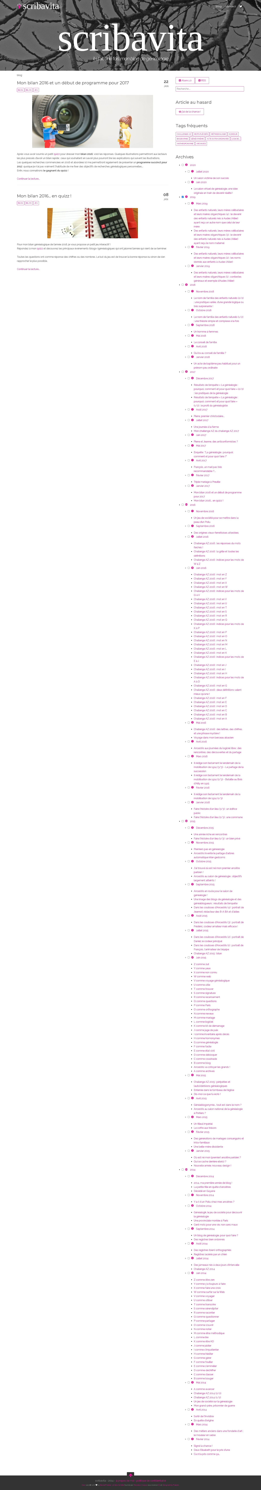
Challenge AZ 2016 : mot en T (210, 607)
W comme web (202, 976)
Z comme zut (201, 964)
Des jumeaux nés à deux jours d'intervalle (216, 1264)
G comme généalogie (206, 1042)
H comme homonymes (207, 1038)
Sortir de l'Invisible (204, 1416)
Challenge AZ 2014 (204, 1269)
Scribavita (41, 5)
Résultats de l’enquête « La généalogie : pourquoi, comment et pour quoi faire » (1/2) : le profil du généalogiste (216, 401)
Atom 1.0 (186, 80)
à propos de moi (125, 1480)
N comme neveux (204, 1013)
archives (201, 143)
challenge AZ (184, 134)
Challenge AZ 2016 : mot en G (210, 685)
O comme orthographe (207, 1009)
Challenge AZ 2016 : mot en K (210, 652)
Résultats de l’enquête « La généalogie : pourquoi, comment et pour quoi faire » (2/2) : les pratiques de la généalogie (219, 389)
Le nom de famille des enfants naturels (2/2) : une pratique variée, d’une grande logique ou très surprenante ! (219, 302)
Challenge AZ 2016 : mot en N (210, 640)
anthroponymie (185, 143)
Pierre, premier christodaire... (209, 416)
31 (192, 568)
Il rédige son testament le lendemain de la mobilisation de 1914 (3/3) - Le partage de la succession (218, 767)
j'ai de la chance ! (191, 111)
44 (186, 504)
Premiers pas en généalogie (209, 849)
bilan (28, 90)
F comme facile (202, 1046)
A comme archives (204, 1071)
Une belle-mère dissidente (208, 1146)
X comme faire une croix (207, 1288)
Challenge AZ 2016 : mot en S (210, 611)
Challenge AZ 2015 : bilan (208, 953)
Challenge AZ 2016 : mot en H (210, 673)
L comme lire (201, 1337)
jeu (36, 90)
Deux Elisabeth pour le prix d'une (212, 1450)
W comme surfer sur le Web (209, 1292)
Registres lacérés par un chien (210, 1254)
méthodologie (218, 134)
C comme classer (203, 1374)
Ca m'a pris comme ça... (207, 1454)
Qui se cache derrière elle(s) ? (210, 1161)
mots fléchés (201, 134)
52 (186, 821)
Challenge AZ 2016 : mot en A (210, 718)
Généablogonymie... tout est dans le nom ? (218, 1104)
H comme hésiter (203, 1353)
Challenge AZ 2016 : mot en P (210, 632)
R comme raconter (204, 1312)
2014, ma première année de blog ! (213, 1182)
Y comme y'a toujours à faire (210, 1283)
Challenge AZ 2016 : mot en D (210, 706)
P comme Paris (202, 1005)
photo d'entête (118, 1485)
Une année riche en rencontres (210, 834)
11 (186, 371)
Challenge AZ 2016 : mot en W (211, 586)
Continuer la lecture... (28, 178)
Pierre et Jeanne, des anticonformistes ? (216, 441)
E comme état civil (204, 1050)
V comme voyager (204, 1296)
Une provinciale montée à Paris (211, 1220)
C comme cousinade (205, 1058)
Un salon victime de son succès (211, 178)
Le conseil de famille (205, 342)
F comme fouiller (203, 1362)
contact (231, 6)
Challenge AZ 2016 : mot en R (210, 615)
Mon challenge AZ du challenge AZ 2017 (216, 431)
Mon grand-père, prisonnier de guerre (214, 1405)
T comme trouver (203, 988)
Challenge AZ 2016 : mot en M (210, 644)
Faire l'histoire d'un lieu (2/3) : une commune (218, 817)
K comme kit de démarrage (209, 1025)
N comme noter (202, 1329)
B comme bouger (203, 1378)
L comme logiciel (203, 1021)
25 (192, 1273)
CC (159, 1485)
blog (219, 6)
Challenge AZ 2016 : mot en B (210, 714)
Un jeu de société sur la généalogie (213, 1401)
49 (186, 1169)
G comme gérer (202, 1357)
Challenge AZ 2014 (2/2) (207, 1393)
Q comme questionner (206, 1316)
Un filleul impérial (203, 1123)
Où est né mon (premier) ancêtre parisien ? (217, 1157)
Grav (83, 1485)
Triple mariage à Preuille (207, 481)
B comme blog (202, 1063)
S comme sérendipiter (206, 1308)
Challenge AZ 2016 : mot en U (210, 603)
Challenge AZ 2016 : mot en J (210, 665)
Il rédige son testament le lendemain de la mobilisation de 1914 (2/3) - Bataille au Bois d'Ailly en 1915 (218, 779)
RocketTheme (105, 1485)
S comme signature (205, 993)
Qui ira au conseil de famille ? (210, 353)
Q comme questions (205, 1001)
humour (233, 134)
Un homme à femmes (206, 331)
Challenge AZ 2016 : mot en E (210, 702)
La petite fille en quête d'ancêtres (212, 1187)
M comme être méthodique (209, 1333)
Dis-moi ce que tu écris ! (207, 1094)
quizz (57, 154)
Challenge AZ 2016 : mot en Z (210, 574)
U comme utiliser (203, 1300)
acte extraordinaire (218, 139)
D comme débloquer (205, 1054)
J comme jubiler (202, 1345)
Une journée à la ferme (206, 426)
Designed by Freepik (171, 1485)
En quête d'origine (204, 1420)
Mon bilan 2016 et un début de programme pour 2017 (73, 82)
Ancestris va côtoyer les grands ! (212, 1067)
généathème (197, 139)
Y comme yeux (202, 968)
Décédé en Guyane (204, 1191)
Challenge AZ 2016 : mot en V (210, 599)
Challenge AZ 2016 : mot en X (210, 582)
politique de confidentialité (151, 1480)
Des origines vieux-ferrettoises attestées (216, 532)
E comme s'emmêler (205, 1366)
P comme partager (204, 1320)
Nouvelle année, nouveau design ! (212, 1165)
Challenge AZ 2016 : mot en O (210, 636)
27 (192, 957)
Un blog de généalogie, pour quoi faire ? (216, 1235)
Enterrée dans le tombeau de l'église (214, 1090)
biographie (182, 139)
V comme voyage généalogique (212, 980)
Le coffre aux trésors (205, 1127)
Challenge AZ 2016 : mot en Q (210, 619)
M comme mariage (204, 1017)
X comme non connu (205, 972)
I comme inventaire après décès (211, 1034)
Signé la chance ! (203, 1445)
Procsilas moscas (140, 1485)
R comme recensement (207, 997)
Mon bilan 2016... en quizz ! (44, 195)
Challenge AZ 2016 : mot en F (210, 698)
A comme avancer (204, 1389)
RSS (203, 80)
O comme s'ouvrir (203, 1325)
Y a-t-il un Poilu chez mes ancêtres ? (214, 1201)
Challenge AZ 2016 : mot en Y (210, 578)
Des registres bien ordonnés (209, 1239)
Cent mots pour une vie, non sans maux (216, 1224)
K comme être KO (204, 1341)
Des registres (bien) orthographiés (212, 1250)
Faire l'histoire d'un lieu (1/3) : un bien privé (217, 838)
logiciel (236, 139)
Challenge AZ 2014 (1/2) (207, 1397)
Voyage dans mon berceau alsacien (214, 737)
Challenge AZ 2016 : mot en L (210, 648)
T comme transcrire (205, 1304)
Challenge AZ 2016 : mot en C (210, 710)
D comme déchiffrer (205, 1370)
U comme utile (202, 984)
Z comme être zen (204, 1279)
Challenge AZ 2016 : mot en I (210, 669)
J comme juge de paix (206, 1030)
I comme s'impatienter (206, 1349)
